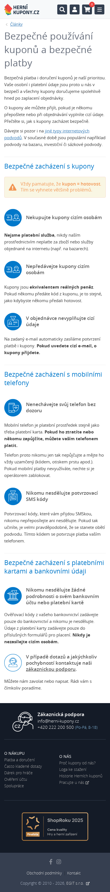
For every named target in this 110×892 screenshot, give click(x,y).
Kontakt (74, 873)
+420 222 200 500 (56, 727)
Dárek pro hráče (18, 773)
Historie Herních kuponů (80, 776)
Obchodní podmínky (44, 873)
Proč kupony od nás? (77, 763)
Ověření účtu (15, 780)
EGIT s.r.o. (75, 884)
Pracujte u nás (71, 783)
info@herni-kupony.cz (58, 721)
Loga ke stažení (72, 770)
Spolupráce (14, 786)
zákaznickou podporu (51, 669)
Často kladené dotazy (23, 767)
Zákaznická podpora (61, 714)
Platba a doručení (19, 760)
